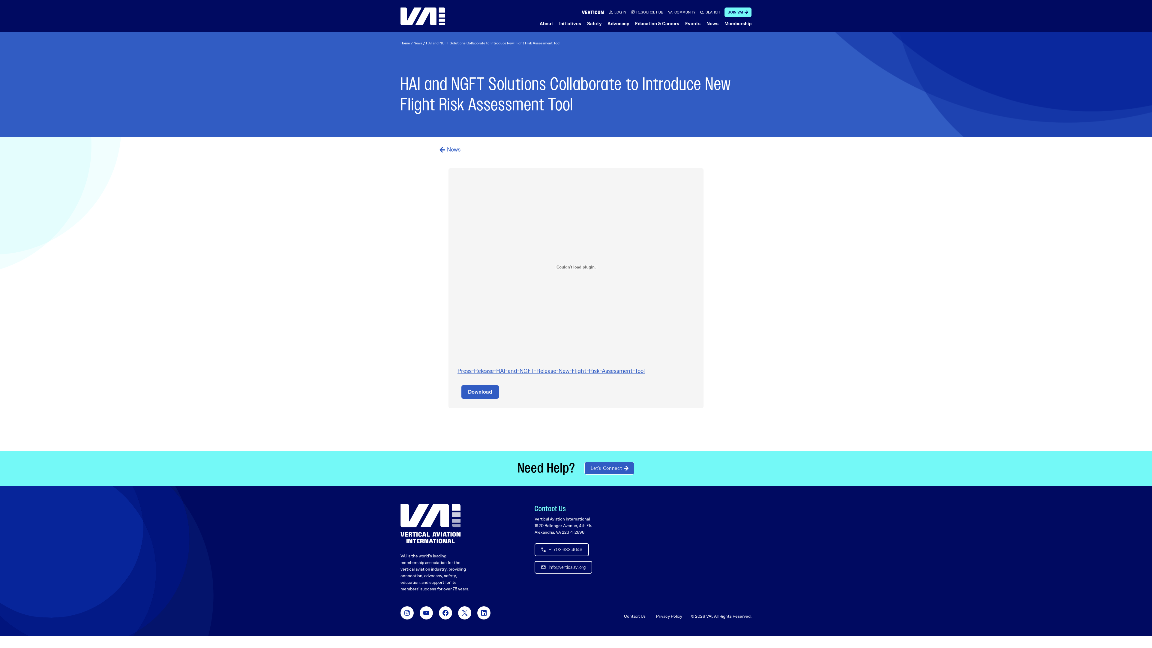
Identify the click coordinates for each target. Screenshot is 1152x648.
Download (480, 391)
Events (692, 24)
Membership (738, 24)
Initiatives (570, 24)
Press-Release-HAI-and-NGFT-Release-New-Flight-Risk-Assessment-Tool (551, 371)
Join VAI (735, 12)
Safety (594, 24)
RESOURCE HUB (649, 12)
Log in (620, 12)
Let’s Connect (606, 468)
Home (405, 43)
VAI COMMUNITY (681, 12)
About (546, 24)
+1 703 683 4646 (565, 550)
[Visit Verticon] (593, 12)
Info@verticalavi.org (567, 567)
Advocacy (618, 24)
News (712, 24)
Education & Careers (657, 24)
